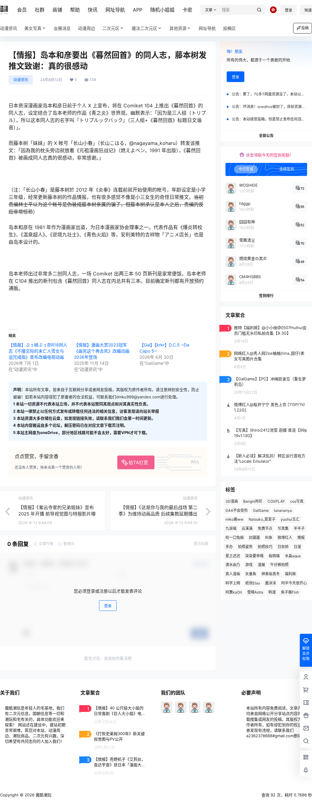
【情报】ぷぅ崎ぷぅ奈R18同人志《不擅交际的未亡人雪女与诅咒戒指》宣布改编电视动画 (38, 351)
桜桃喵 (274, 556)
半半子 (299, 528)
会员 (22, 10)
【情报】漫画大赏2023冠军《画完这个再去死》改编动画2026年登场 (101, 351)
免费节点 (265, 528)
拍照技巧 (265, 546)
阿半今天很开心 (294, 583)
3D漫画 (231, 501)
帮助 (75, 10)
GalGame (261, 510)
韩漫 (272, 592)
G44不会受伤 (236, 510)
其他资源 (177, 28)
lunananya (283, 510)
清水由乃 (232, 564)
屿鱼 (268, 537)
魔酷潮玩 (42, 794)
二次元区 (110, 28)
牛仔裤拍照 (279, 564)
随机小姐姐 (162, 10)
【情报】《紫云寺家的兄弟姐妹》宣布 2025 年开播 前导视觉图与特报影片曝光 (57, 513)
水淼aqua (293, 556)
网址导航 (115, 10)
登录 (288, 10)
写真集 (283, 528)
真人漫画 (232, 574)
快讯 (93, 10)
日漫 (297, 546)
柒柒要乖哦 (254, 556)
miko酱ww (234, 519)
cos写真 (296, 501)
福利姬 (290, 574)
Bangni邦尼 (252, 501)
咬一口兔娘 (234, 537)
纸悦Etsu (252, 583)
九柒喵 (230, 528)
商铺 (57, 10)
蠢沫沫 (270, 583)
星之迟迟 (232, 556)
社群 (39, 10)
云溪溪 (247, 528)
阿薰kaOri (233, 592)
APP (137, 10)
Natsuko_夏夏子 (262, 519)
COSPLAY (276, 501)
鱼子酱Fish (290, 592)
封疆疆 (254, 537)
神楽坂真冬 (270, 574)
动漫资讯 (20, 79)
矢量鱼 (250, 574)
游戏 (249, 564)
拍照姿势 (245, 546)
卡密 (187, 10)
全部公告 (266, 135)
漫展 (261, 564)
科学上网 (232, 583)
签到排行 (266, 295)
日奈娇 (283, 546)
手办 (229, 546)
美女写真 (32, 28)
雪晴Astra (255, 592)
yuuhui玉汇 (290, 519)
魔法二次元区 (144, 28)
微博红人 (285, 537)
